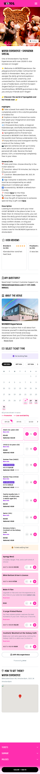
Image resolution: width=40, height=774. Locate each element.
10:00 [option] (31, 422)
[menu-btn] (36, 3)
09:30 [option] (7, 422)
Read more (8, 341)
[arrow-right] (37, 364)
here (12, 193)
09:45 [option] (19, 422)
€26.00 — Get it (20, 770)
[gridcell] (25, 401)
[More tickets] (35, 434)
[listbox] (20, 422)
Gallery (34, 41)
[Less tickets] (27, 434)
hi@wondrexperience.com (13, 285)
